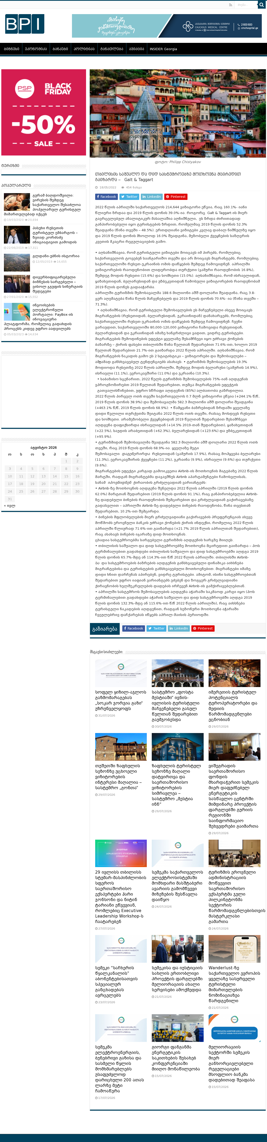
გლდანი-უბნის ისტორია (56, 256)
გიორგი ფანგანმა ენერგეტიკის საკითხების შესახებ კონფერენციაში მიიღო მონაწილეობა (176, 1058)
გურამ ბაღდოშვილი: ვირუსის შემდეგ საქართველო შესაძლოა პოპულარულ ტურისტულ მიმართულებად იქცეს (42, 204)
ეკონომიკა (36, 49)
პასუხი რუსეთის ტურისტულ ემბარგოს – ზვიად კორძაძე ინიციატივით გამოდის (55, 235)
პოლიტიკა (84, 49)
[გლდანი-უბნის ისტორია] (17, 263)
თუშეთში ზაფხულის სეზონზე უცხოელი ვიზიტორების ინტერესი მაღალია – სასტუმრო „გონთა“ (118, 777)
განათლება (111, 49)
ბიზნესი (11, 49)
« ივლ (9, 505)
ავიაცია (136, 49)
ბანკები (60, 49)
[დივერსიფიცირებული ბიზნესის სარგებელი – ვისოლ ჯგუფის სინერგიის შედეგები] (17, 284)
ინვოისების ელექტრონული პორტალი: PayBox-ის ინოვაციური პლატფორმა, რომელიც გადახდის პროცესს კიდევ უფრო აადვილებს (38, 317)
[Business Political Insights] (24, 23)
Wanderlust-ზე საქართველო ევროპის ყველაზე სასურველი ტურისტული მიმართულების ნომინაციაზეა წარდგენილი (234, 984)
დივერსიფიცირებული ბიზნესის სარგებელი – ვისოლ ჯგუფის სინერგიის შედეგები (58, 284)
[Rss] (231, 5)
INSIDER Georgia (163, 49)
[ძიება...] (262, 5)
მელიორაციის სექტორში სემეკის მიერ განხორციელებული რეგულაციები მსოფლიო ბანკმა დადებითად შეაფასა (232, 1063)
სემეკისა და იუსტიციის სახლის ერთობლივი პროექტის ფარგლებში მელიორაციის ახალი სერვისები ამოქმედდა (177, 979)
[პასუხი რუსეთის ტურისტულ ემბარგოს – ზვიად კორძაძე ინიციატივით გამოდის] (17, 235)
